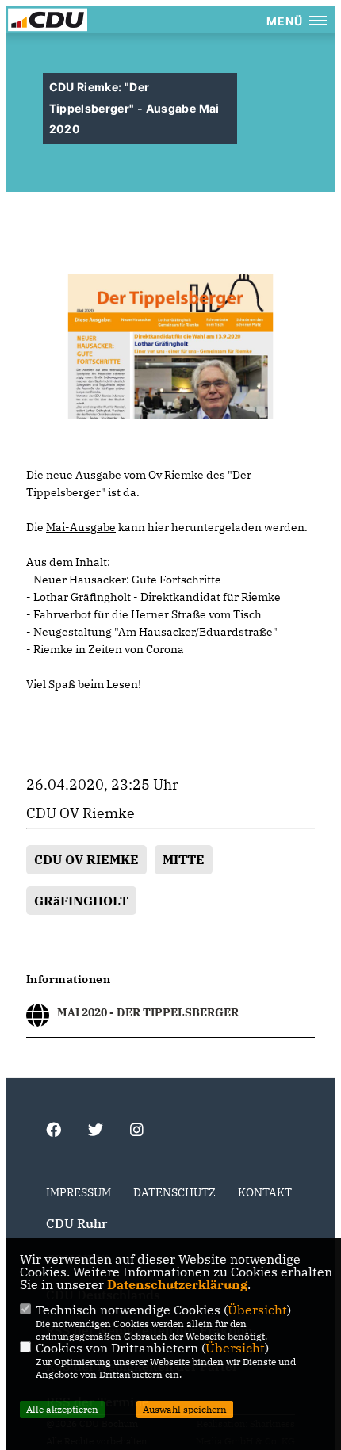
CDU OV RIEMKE (86, 859)
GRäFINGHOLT (81, 900)
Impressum (78, 1192)
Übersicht (257, 1310)
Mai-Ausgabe (81, 527)
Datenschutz (174, 1192)
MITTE (184, 859)
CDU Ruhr (76, 1223)
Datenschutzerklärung (177, 1284)
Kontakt (265, 1192)
